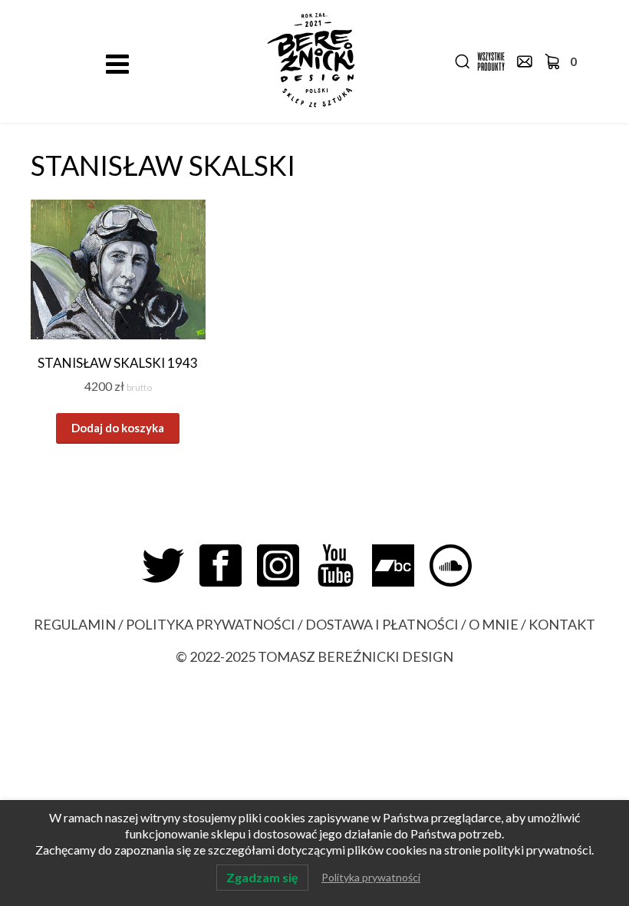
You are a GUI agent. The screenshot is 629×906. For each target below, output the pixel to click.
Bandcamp (401, 565)
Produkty (490, 61)
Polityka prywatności (210, 624)
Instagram (286, 565)
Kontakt (524, 61)
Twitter (171, 565)
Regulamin (75, 624)
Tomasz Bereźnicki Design (355, 656)
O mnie (494, 624)
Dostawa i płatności (382, 624)
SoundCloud (458, 565)
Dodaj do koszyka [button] (117, 428)
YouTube (343, 565)
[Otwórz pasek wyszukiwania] (462, 61)
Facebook (228, 565)
